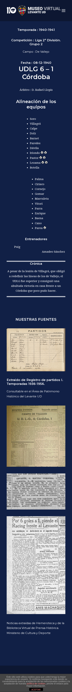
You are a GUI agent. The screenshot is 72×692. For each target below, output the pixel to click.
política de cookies (36, 683)
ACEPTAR (36, 689)
